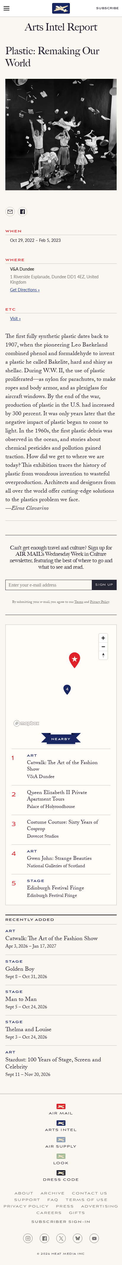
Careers (49, 1213)
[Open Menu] (6, 8)
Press (65, 1207)
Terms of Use (86, 1200)
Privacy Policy (99, 602)
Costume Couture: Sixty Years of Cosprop (62, 826)
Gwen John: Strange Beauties (59, 859)
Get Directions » (25, 290)
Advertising (99, 1207)
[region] (61, 680)
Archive (53, 1193)
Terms (78, 602)
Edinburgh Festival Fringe (55, 888)
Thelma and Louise (28, 1030)
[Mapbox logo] (26, 723)
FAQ (53, 1200)
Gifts (77, 1213)
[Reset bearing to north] (103, 655)
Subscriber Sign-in (61, 1222)
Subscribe (107, 8)
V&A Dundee (22, 269)
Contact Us (89, 1193)
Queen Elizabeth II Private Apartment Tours (57, 796)
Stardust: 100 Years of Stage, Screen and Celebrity (53, 1064)
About (24, 1193)
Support (27, 1200)
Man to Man (21, 1000)
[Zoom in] (103, 638)
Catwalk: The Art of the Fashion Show (62, 766)
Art (32, 755)
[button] (67, 690)
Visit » (15, 318)
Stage (36, 881)
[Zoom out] (103, 646)
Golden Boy (19, 970)
